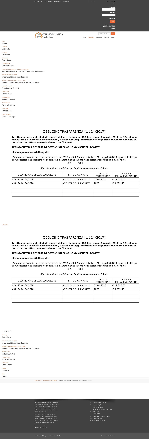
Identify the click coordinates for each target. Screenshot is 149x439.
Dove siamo (5, 58)
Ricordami (111, 18)
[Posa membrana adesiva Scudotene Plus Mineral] (47, 391)
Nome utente (111, 7)
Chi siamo (4, 52)
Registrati (113, 28)
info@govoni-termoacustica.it (61, 1)
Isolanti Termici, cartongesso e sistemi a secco (14, 80)
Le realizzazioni (6, 63)
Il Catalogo (99, 37)
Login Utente (5, 362)
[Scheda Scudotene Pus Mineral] (39, 391)
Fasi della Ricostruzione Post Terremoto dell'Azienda (15, 69)
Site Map (58, 436)
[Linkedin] (89, 1)
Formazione (5, 108)
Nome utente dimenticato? (109, 26)
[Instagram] (94, 1)
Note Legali (37, 436)
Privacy (44, 436)
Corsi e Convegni (6, 114)
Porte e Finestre (6, 102)
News (112, 37)
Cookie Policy (51, 436)
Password (112, 12)
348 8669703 (49, 1)
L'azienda (90, 37)
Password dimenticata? (109, 25)
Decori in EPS (5, 91)
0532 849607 (38, 1)
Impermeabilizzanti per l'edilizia (9, 74)
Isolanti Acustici (6, 97)
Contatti (106, 37)
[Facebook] (92, 1)
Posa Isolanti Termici (7, 86)
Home (84, 37)
